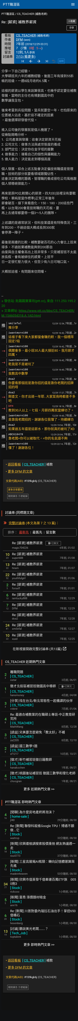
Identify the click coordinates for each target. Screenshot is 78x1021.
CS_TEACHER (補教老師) (32, 14)
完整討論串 (17, 523)
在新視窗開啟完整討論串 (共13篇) (40, 649)
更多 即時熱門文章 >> (39, 945)
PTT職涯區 (8, 14)
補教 (29, 464)
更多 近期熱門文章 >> (39, 789)
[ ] (21, 676)
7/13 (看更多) (25, 56)
